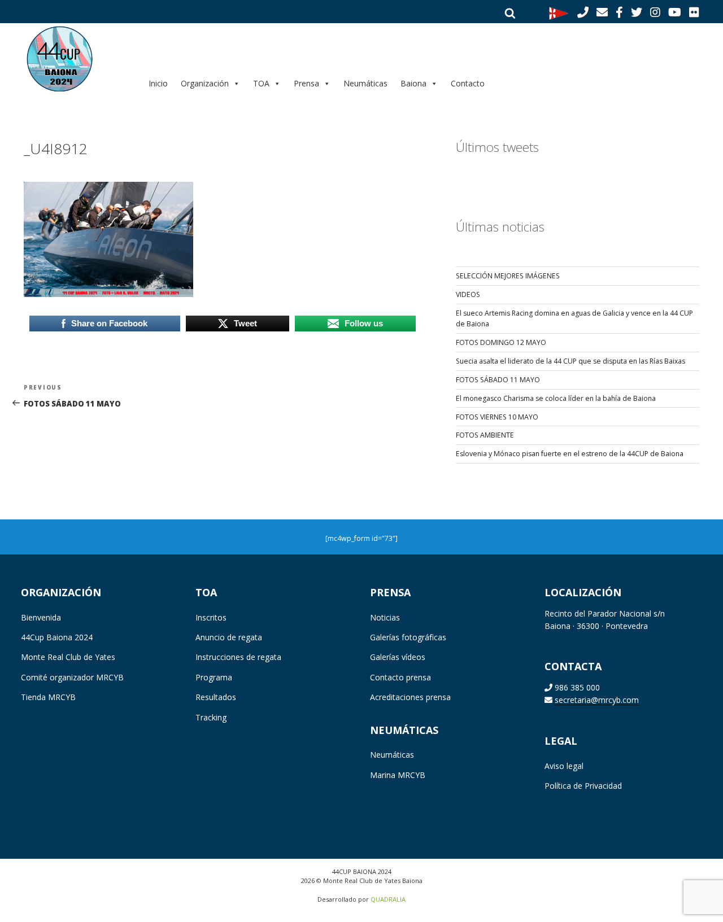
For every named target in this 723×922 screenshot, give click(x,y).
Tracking (211, 717)
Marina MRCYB (397, 775)
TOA (261, 83)
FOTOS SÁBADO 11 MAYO (498, 379)
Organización (205, 83)
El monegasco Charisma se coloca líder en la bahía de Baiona (556, 398)
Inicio (158, 83)
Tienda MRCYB (48, 697)
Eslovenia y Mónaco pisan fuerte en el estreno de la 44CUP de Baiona (569, 453)
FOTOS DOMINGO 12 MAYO (501, 342)
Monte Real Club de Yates (68, 657)
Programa (213, 677)
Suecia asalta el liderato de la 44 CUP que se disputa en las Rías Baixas (570, 361)
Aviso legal (564, 766)
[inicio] (76, 58)
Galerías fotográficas (408, 637)
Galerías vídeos (397, 657)
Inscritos (211, 617)
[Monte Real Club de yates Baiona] (558, 12)
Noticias (385, 617)
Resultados (215, 697)
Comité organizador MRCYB (72, 677)
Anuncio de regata (228, 637)
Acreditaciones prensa (410, 697)
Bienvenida (41, 617)
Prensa (306, 83)
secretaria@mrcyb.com (597, 699)
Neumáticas (365, 83)
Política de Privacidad (583, 785)
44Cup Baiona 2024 (57, 637)
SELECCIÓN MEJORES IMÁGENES (508, 276)
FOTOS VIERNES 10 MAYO (497, 417)
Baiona (413, 83)
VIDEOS (468, 294)
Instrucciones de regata (238, 657)
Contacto (468, 83)
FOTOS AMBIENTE (485, 435)
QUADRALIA (388, 899)
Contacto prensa (400, 677)
